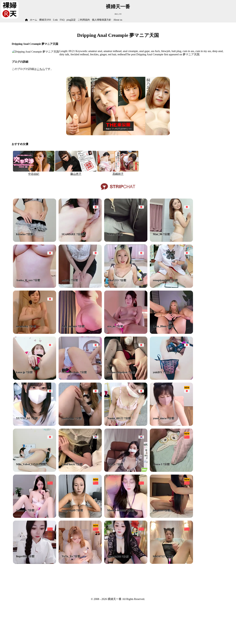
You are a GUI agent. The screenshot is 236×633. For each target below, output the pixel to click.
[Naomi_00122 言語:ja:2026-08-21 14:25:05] (126, 424)
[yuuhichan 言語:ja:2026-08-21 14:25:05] (80, 424)
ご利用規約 (84, 20)
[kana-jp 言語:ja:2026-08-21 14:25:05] (34, 378)
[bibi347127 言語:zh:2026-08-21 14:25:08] (171, 562)
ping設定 (71, 20)
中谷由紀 (33, 173)
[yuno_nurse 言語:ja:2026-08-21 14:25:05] (171, 424)
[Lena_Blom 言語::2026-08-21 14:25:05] (171, 332)
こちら (41, 68)
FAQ (62, 20)
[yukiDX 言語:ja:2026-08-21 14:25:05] (171, 378)
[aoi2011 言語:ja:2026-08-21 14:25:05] (80, 286)
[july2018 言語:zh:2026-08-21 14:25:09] (171, 516)
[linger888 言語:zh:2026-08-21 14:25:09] (34, 562)
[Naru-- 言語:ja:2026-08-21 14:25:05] (126, 240)
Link (55, 20)
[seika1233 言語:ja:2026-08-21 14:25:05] (126, 286)
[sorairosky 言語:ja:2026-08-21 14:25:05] (34, 332)
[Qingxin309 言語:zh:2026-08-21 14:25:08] (126, 562)
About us (117, 20)
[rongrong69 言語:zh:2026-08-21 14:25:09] (80, 516)
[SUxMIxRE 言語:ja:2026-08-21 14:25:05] (80, 240)
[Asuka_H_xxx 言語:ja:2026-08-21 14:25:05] (34, 286)
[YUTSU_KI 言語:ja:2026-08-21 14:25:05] (34, 424)
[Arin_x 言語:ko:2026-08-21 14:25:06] (126, 470)
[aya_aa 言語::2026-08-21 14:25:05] (126, 332)
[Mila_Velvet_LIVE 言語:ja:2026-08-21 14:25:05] (34, 470)
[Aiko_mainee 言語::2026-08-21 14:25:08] (80, 332)
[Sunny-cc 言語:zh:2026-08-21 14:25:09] (34, 516)
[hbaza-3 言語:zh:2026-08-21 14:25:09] (171, 470)
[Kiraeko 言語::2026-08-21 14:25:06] (34, 240)
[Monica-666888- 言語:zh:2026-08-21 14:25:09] (126, 516)
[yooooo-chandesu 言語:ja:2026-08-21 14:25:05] (126, 378)
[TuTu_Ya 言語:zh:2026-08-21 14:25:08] (80, 562)
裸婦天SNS (45, 20)
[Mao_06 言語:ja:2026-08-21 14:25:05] (171, 240)
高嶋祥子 (118, 173)
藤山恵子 (75, 173)
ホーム (33, 20)
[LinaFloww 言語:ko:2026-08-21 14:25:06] (80, 470)
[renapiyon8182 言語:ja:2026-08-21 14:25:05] (171, 286)
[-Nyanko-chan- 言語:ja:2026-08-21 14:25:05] (80, 378)
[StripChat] (118, 191)
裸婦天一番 (118, 6)
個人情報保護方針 (101, 20)
